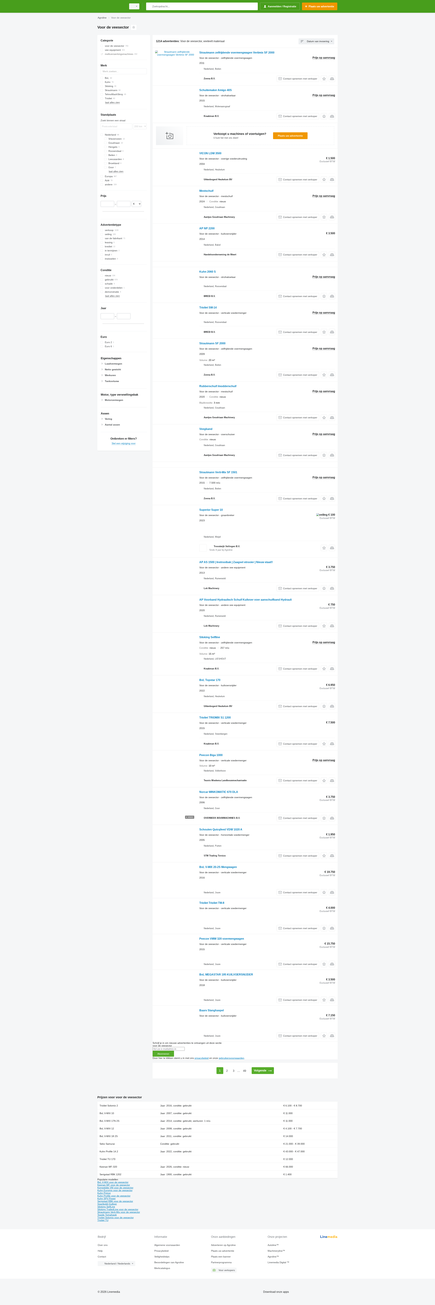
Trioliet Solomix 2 (109, 1105)
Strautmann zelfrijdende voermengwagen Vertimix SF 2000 (236, 52)
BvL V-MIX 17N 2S (109, 1121)
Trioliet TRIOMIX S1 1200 (215, 717)
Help (100, 1250)
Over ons (103, 1245)
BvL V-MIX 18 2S (109, 1136)
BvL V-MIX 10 (107, 1113)
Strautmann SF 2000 (212, 343)
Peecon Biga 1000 (211, 755)
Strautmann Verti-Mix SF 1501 (218, 472)
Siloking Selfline (209, 637)
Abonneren (163, 1053)
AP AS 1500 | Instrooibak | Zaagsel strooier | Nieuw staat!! (236, 562)
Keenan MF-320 (108, 1166)
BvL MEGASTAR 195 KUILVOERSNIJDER (226, 974)
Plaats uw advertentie (290, 135)
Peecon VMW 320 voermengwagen (221, 938)
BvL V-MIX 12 (107, 1128)
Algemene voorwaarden (167, 1245)
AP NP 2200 (207, 228)
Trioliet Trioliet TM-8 (211, 902)
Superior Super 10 (211, 509)
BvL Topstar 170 (209, 680)
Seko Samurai (107, 1143)
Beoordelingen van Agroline (169, 1262)
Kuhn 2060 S (207, 271)
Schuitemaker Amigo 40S (215, 90)
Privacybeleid (161, 1250)
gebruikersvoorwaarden (231, 1058)
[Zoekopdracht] (149, 6)
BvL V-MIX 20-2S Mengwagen (218, 867)
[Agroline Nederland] (111, 6)
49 (244, 1070)
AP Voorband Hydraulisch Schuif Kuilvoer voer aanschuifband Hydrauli (245, 599)
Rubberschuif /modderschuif (217, 386)
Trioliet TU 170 (107, 1159)
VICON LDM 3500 (210, 153)
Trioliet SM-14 (208, 307)
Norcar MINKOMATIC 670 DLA (218, 792)
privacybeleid (202, 1058)
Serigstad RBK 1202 (110, 1174)
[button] (324, 79)
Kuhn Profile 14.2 (109, 1151)
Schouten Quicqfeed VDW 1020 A (220, 829)
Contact (102, 1256)
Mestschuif (206, 190)
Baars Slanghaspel (211, 1010)
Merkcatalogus (162, 1268)
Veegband (205, 429)
